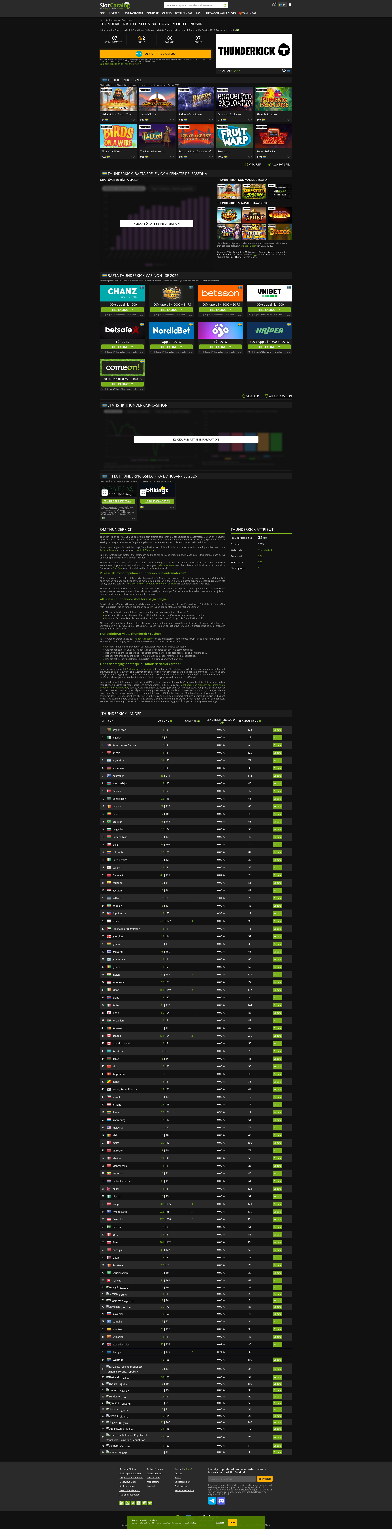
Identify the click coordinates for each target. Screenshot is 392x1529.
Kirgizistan (119, 1074)
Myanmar (118, 1173)
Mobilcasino (153, 1499)
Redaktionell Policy (184, 1507)
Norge (116, 1204)
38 (162, 1051)
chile (115, 844)
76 (161, 821)
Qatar (116, 1257)
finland (117, 921)
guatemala (119, 959)
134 (162, 1035)
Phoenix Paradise (267, 114)
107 (260, 556)
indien (116, 974)
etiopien (117, 906)
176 (162, 1219)
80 (161, 974)
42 (162, 1318)
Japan (116, 1013)
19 (162, 852)
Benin (116, 814)
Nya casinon (153, 1495)
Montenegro (120, 1166)
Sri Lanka (118, 1341)
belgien (117, 806)
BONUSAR (152, 13)
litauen (117, 1112)
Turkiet (117, 1403)
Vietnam (117, 1461)
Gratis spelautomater (130, 1490)
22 (162, 798)
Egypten (117, 890)
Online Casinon (155, 1486)
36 (161, 1181)
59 (162, 1012)
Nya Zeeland (120, 1211)
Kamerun (118, 1028)
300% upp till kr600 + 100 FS (269, 342)
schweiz (117, 1280)
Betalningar (184, 13)
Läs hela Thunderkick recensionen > (120, 63)
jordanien (118, 1020)
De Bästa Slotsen (128, 1486)
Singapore (118, 1303)
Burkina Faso (120, 837)
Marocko (118, 1150)
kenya (116, 1058)
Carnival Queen (108, 550)
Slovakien (118, 1311)
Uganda (117, 1418)
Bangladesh (119, 798)
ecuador (117, 883)
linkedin (121, 1519)
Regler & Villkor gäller (116, 314)
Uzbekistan (119, 1441)
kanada (117, 1036)
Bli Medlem (264, 1496)
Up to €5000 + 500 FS (157, 501)
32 (162, 1380)
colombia (118, 852)
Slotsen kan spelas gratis (140, 669)
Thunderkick (265, 550)
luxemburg (119, 1120)
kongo (116, 1081)
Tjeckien (117, 1387)
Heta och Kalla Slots (221, 13)
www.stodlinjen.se (134, 314)
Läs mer (220, 1522)
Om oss (178, 1490)
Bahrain (117, 791)
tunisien (117, 1395)
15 (162, 829)
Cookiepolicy (181, 1503)
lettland (117, 1104)
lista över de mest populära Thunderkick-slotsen (152, 583)
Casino (167, 13)
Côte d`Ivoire (120, 860)
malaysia (118, 1127)
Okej (232, 1523)
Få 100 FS (122, 342)
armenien (118, 768)
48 (161, 775)
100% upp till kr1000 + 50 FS (220, 304)
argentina (118, 760)
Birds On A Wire (111, 151)
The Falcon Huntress (152, 151)
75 (161, 951)
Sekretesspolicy (182, 1499)
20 (162, 982)
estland (117, 898)
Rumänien (118, 1265)
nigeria (117, 1196)
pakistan (117, 1227)
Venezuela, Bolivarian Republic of (125, 1455)
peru (115, 1234)
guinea (116, 967)
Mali (115, 1135)
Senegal (117, 1288)
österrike (118, 1219)
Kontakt (151, 1503)
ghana (116, 944)
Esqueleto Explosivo (229, 114)
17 (162, 783)
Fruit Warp (224, 151)
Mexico (117, 1158)
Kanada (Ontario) (122, 1043)
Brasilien (118, 821)
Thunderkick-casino (144, 638)
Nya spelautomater (129, 1512)
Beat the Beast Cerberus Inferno (197, 151)
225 (162, 921)
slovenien (118, 1319)
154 (162, 989)
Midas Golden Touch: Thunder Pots (119, 114)
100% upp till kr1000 (158, 54)
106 (260, 562)
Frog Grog (118, 568)
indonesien (119, 982)
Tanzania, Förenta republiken (129, 1372)
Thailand (118, 1380)
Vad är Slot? (183, 1486)
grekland (118, 951)
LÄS (198, 13)
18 (162, 913)
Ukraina (117, 1426)
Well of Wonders (145, 550)
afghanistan (119, 730)
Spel (103, 13)
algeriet (117, 737)
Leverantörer (133, 13)
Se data (277, 729)
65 (161, 1349)
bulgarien (118, 829)
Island (116, 997)
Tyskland (118, 1410)
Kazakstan (118, 1051)
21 (161, 806)
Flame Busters (166, 565)
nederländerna (121, 1181)
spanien (117, 1334)
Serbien (117, 1296)
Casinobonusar (154, 1490)
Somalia (117, 1326)
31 (162, 760)
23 (255, 254)
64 (161, 1280)
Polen (116, 1242)
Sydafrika (118, 1364)
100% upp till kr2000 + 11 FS (171, 304)
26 (162, 1104)
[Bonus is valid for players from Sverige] (103, 518)
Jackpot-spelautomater (131, 1495)
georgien (118, 936)
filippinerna (119, 913)
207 (162, 1204)
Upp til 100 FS (171, 342)
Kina (115, 1066)
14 (162, 1089)
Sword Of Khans (149, 114)
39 (162, 1311)
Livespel (114, 13)
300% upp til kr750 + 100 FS (122, 379)
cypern (117, 867)
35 (161, 1005)
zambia (117, 1469)
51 (161, 844)
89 (161, 1433)
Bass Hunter (249, 245)
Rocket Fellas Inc (266, 151)
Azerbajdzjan (120, 783)
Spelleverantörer (128, 1503)
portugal (118, 1250)
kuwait (116, 1097)
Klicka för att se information (157, 223)
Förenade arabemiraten (126, 928)
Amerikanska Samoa (124, 745)
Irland (116, 990)
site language (280, 4)
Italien (116, 1005)
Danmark (118, 875)
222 (162, 1211)
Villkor (178, 1495)
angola (116, 753)
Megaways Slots (127, 1499)
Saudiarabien (120, 1273)
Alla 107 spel (281, 164)
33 (161, 1250)
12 (162, 936)
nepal (116, 1188)
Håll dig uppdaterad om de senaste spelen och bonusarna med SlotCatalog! (238, 1488)
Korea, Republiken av (125, 1089)
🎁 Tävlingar (248, 13)
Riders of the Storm (190, 114)
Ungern (117, 1433)
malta (116, 1143)
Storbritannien (121, 1349)
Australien (118, 776)
